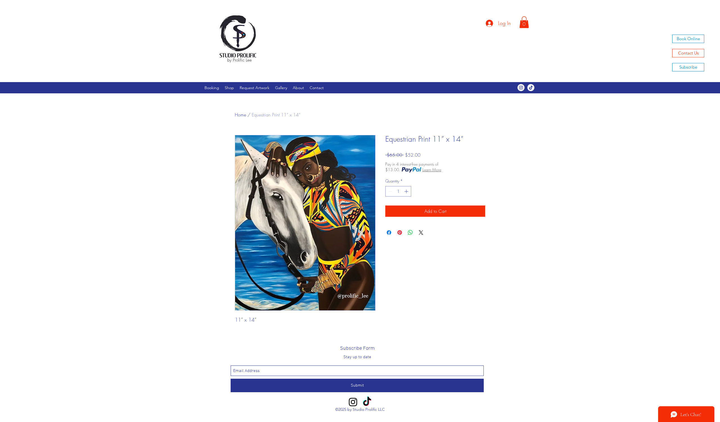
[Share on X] (421, 232)
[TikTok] (530, 87)
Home (240, 115)
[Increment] (406, 191)
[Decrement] (389, 191)
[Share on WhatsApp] (410, 232)
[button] (524, 22)
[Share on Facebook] (389, 232)
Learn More (431, 169)
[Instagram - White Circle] (521, 87)
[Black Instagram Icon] (353, 402)
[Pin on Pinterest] (399, 232)
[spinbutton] (398, 191)
